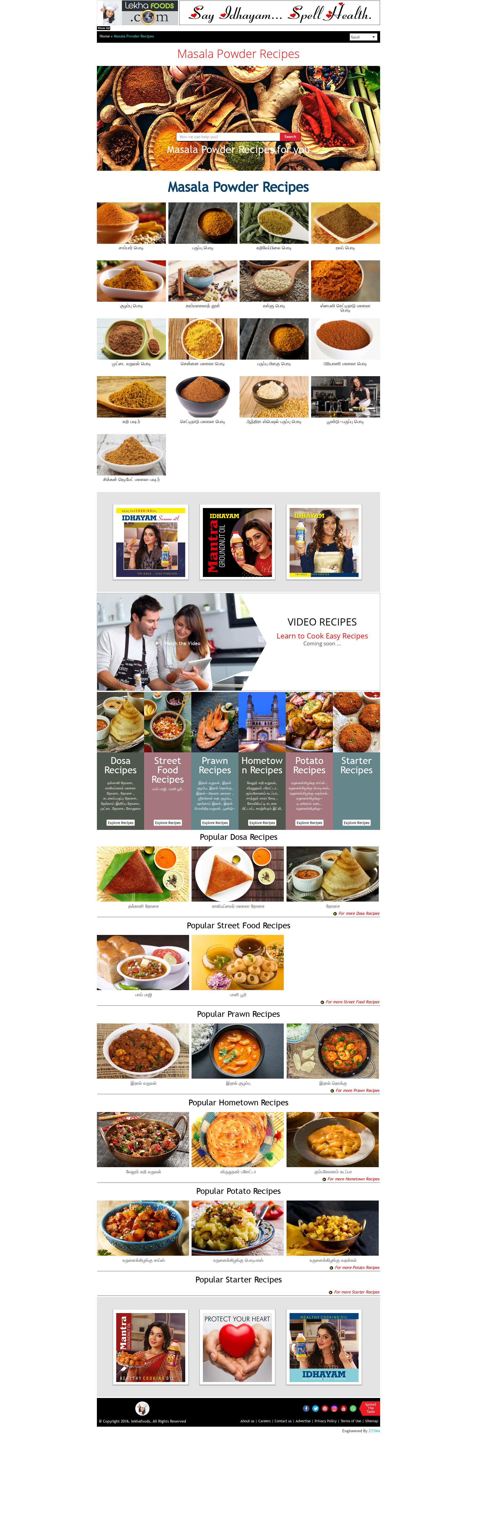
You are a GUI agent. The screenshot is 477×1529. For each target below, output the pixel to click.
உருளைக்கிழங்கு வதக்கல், (309, 793)
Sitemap (371, 1420)
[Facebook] (306, 1408)
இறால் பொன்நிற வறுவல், (214, 806)
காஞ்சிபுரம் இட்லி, (269, 808)
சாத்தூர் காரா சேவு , (262, 798)
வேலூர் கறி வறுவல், (262, 782)
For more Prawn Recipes (356, 1090)
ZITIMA (374, 1430)
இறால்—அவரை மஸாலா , (215, 793)
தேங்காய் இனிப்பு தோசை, (120, 803)
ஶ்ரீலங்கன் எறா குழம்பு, (215, 798)
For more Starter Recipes (356, 1292)
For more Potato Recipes (356, 1267)
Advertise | (305, 1420)
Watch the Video (182, 643)
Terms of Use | (352, 1420)
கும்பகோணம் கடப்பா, (262, 793)
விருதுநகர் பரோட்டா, (262, 787)
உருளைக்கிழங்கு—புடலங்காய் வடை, (309, 801)
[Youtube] (343, 1408)
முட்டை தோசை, (112, 808)
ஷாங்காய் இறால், (209, 803)
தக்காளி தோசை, (120, 782)
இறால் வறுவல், (209, 782)
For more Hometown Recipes (352, 1179)
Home (105, 36)
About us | (248, 1420)
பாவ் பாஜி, (160, 788)
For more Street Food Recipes (351, 1001)
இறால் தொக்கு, (221, 787)
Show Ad (104, 28)
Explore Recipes (120, 822)
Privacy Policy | (327, 1420)
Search (290, 137)
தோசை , (127, 793)
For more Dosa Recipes (358, 913)
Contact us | (285, 1420)
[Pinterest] (325, 1408)
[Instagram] (334, 1408)
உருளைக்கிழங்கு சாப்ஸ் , (309, 782)
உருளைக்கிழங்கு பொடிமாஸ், (309, 787)
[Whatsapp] (353, 1408)
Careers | (266, 1420)
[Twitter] (315, 1408)
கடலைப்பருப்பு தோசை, (120, 798)
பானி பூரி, (176, 788)
